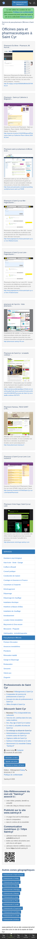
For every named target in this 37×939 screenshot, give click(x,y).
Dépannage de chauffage (12, 598)
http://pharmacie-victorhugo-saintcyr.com (16, 542)
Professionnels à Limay (10, 897)
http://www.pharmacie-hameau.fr (14, 445)
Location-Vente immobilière (13, 620)
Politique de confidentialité (23, 12)
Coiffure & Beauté (10, 567)
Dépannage (8, 593)
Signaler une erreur (11, 761)
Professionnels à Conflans (11, 912)
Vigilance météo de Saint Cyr (16, 738)
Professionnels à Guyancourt (12, 908)
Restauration (8, 664)
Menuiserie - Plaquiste (11, 629)
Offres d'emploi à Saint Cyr (15, 704)
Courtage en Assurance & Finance (16, 580)
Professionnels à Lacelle (11, 904)
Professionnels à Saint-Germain (13, 874)
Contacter (20, 750)
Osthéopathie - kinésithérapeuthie (15, 633)
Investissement (9, 615)
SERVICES (8, 552)
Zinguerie (7, 677)
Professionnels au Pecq (10, 901)
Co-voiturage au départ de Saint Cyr (18, 730)
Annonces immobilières (12, 646)
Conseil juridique (9, 571)
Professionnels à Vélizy (10, 886)
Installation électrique (11, 602)
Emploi (18, 937)
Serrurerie (7, 668)
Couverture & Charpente (12, 585)
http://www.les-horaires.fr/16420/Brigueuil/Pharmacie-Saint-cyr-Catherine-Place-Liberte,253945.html (18, 135)
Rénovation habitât (10, 655)
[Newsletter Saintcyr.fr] (30, 3)
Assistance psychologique (13, 558)
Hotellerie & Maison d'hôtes (13, 607)
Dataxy (22, 770)
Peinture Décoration (11, 642)
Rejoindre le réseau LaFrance (14, 765)
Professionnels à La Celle (11, 916)
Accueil (3, 937)
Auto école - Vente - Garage (13, 562)
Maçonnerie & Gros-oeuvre (13, 624)
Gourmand (25, 937)
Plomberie (7, 651)
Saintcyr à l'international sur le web (18, 741)
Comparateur (11, 937)
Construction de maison (12, 576)
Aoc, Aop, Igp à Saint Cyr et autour (18, 723)
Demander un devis (11, 757)
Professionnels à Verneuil (11, 882)
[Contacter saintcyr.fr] (34, 3)
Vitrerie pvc (7, 673)
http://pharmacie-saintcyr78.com (14, 341)
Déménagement (9, 589)
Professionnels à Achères (11, 919)
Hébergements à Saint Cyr (23, 691)
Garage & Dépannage (11, 660)
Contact (33, 937)
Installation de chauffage (12, 611)
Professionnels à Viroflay (11, 878)
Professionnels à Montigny (11, 889)
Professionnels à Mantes (11, 893)
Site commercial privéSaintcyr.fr (20, 3)
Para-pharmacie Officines (12, 638)
